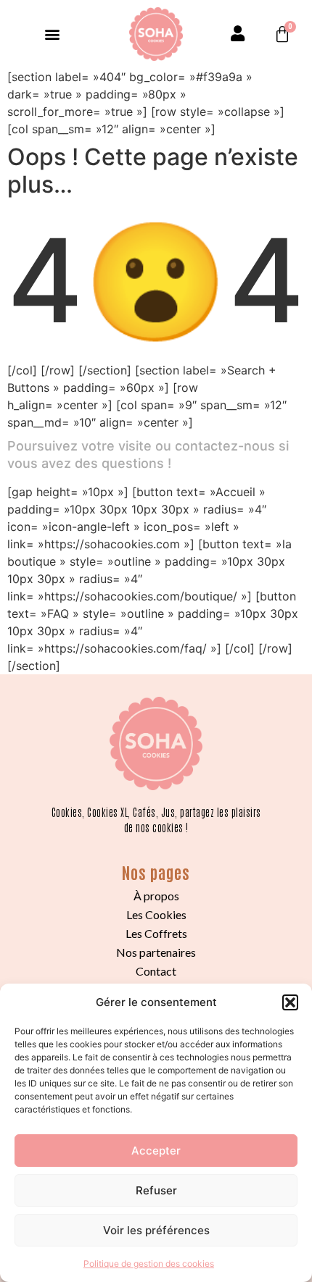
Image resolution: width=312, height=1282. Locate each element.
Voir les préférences (156, 1230)
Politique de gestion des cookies (148, 1263)
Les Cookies (156, 914)
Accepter (156, 1150)
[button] (290, 1002)
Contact (156, 971)
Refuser (156, 1190)
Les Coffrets (156, 933)
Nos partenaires (156, 952)
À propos (156, 895)
